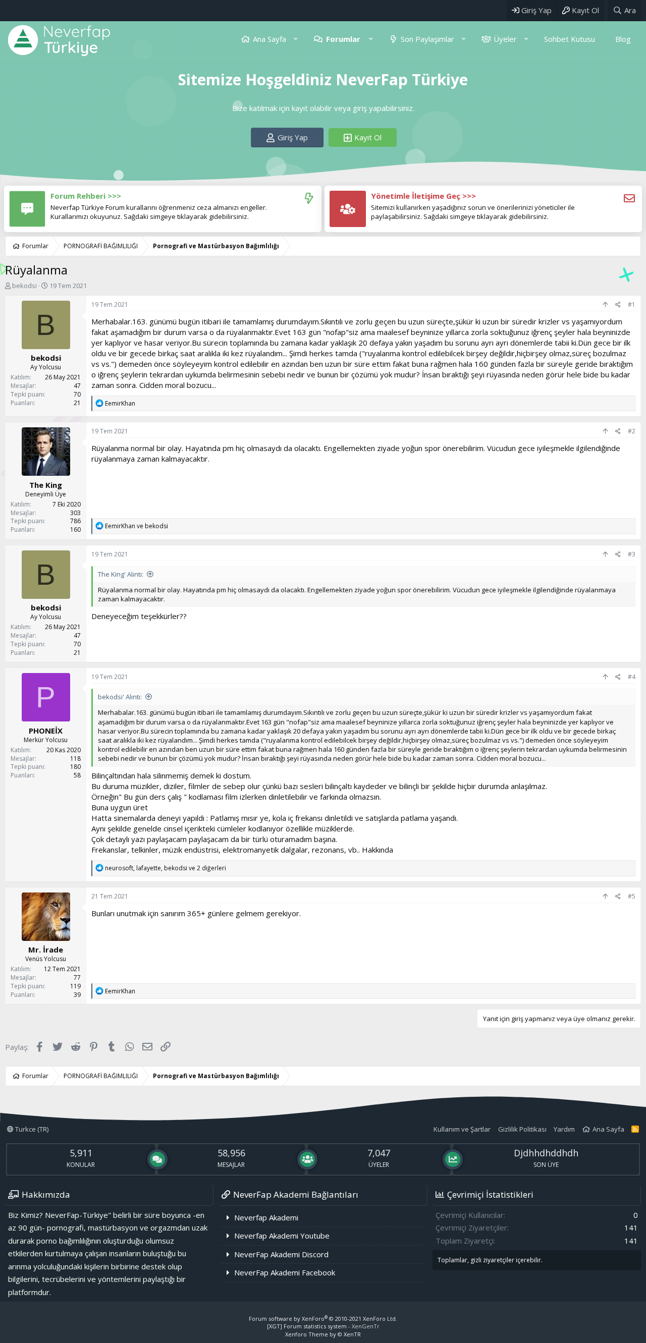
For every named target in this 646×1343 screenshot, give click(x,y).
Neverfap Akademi (266, 1217)
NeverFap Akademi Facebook (284, 1272)
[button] (295, 39)
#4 (631, 677)
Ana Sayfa (269, 39)
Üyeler (505, 39)
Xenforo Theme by (323, 1334)
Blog (623, 39)
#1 (631, 304)
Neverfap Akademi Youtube (282, 1235)
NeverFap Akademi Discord (281, 1254)
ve (136, 526)
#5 (631, 896)
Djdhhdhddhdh (546, 1153)
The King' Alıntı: (120, 574)
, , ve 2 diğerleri (165, 868)
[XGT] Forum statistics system (323, 1326)
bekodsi (24, 285)
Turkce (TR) (31, 1129)
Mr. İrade (45, 949)
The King (45, 485)
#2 (631, 431)
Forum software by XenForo (323, 1318)
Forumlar (343, 39)
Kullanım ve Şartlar (462, 1129)
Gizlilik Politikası (522, 1129)
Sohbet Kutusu (569, 39)
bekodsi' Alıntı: (120, 696)
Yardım (564, 1129)
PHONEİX (46, 730)
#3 (631, 554)
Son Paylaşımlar (427, 39)
